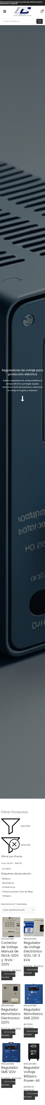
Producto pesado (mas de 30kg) (17, 891)
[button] (4, 12)
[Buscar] (39, 21)
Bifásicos (6, 878)
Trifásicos (6, 896)
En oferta (6, 868)
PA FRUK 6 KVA (8, 887)
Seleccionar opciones (8, 975)
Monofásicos (8, 883)
